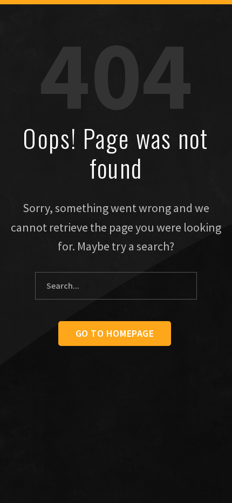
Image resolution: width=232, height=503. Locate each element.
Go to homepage (115, 333)
